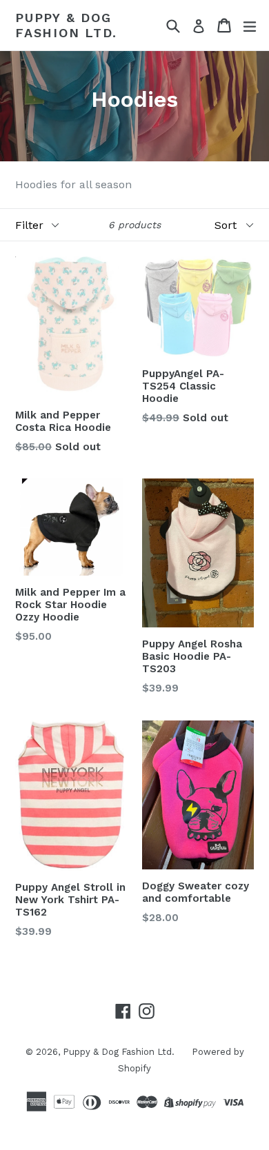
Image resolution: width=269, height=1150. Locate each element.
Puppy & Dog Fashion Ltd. (66, 25)
